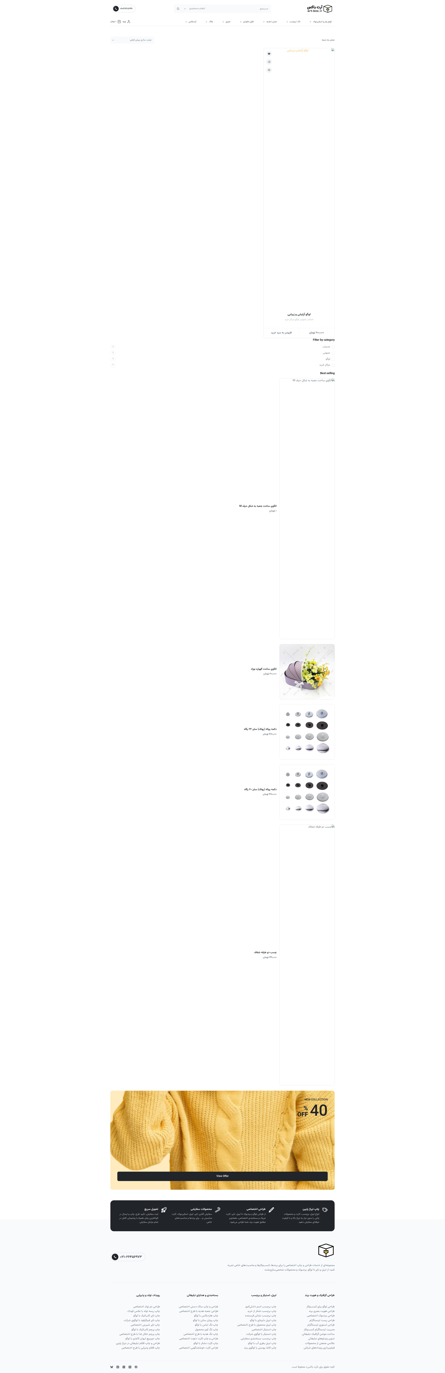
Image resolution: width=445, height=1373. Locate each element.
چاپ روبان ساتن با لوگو (205, 1320)
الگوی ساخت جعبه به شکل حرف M (258, 506)
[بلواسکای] (111, 1367)
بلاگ (211, 21)
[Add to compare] (269, 62)
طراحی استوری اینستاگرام (321, 1325)
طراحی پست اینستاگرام (322, 1320)
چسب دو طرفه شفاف (265, 952)
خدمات (310, 319)
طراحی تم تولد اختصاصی (146, 1307)
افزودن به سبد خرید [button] (281, 333)
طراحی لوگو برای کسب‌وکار (320, 1307)
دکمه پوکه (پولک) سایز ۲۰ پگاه (260, 790)
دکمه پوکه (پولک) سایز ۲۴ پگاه (260, 729)
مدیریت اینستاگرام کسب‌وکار (319, 1329)
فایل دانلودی (248, 21)
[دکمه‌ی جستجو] (178, 9)
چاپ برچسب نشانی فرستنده (260, 1316)
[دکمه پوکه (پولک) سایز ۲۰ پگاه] (307, 792)
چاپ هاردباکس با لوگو (206, 1316)
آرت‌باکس (192, 21)
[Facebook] (136, 1367)
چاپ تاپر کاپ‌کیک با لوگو (146, 1316)
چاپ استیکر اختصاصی (264, 1329)
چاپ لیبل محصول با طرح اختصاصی (256, 1325)
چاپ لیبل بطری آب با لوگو (262, 1343)
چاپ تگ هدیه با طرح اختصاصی (201, 1334)
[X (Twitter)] (130, 1367)
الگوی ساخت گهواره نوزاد (264, 669)
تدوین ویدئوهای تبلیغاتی (321, 1339)
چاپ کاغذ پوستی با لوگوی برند (260, 1348)
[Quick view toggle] (269, 70)
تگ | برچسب (295, 21)
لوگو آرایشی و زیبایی (299, 314)
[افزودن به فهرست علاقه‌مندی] (269, 53)
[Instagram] (124, 1367)
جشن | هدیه (271, 21)
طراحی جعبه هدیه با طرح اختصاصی (198, 1311)
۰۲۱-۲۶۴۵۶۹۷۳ (131, 1257)
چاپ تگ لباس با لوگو (206, 1325)
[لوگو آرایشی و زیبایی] (299, 178)
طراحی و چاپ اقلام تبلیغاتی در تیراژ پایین (138, 1343)
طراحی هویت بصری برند (322, 1311)
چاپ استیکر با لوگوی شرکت (261, 1334)
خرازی (228, 21)
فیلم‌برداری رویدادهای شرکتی (319, 1348)
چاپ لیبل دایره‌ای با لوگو (263, 1320)
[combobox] (239, 8)
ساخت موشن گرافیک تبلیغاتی (318, 1334)
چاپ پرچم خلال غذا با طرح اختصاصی (139, 1334)
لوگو (297, 319)
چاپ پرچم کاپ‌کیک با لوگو (145, 1329)
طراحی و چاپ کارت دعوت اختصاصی (198, 1339)
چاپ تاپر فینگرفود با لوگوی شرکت (142, 1320)
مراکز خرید (289, 319)
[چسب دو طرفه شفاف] (307, 955)
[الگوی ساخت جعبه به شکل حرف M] (307, 508)
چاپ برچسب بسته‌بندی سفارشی (258, 1339)
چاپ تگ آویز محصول (206, 1329)
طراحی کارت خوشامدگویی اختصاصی (198, 1348)
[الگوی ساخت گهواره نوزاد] (307, 671)
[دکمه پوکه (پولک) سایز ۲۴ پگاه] (307, 732)
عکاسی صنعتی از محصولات (320, 1343)
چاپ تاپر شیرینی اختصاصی (145, 1325)
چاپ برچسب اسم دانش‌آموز (260, 1307)
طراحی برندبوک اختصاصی (321, 1316)
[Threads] (117, 1367)
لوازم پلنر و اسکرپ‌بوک (322, 21)
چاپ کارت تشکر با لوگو (205, 1343)
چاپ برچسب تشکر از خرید (261, 1311)
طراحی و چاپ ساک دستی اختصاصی (198, 1307)
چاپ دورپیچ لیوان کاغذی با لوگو (142, 1339)
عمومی (303, 319)
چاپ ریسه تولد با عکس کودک (143, 1311)
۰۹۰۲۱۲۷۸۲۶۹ (126, 8)
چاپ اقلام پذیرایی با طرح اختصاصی (141, 1348)
